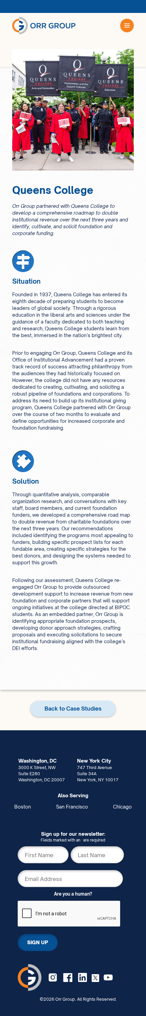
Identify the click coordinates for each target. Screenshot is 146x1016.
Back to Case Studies (73, 708)
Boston (22, 807)
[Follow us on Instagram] (53, 977)
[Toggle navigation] (127, 25)
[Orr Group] (43, 25)
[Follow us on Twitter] (95, 977)
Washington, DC (37, 761)
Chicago (122, 807)
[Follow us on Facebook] (68, 977)
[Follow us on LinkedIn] (83, 977)
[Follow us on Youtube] (108, 977)
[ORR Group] (30, 977)
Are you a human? (73, 894)
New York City (94, 761)
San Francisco (72, 807)
